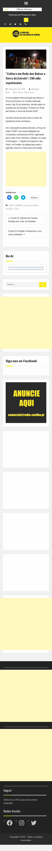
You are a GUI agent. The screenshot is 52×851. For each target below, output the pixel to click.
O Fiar (16, 209)
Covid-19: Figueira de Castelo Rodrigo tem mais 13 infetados (22, 219)
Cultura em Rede (30, 205)
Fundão (9, 209)
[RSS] (20, 24)
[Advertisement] (26, 169)
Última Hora (29, 92)
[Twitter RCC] (15, 24)
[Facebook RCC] (5, 24)
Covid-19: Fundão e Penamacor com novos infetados (25, 233)
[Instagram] (10, 24)
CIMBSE (18, 205)
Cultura (20, 92)
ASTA (11, 205)
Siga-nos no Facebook (21, 361)
